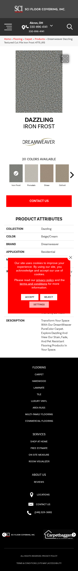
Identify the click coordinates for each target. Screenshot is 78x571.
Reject (48, 296)
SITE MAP (42, 563)
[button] (4, 535)
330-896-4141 (38, 27)
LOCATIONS (43, 494)
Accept (29, 296)
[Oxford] (62, 173)
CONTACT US (43, 504)
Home (7, 39)
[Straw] (46, 173)
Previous (6, 175)
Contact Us (39, 201)
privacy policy (45, 279)
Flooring (17, 39)
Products (40, 39)
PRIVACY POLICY (49, 556)
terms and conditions (33, 283)
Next (72, 175)
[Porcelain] (31, 173)
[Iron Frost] (16, 173)
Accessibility (55, 563)
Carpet (28, 39)
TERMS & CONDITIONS (26, 563)
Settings (39, 304)
